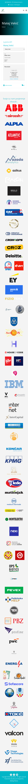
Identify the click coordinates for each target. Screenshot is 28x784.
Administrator (8, 85)
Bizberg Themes (14, 780)
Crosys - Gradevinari (14, 78)
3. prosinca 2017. (7, 42)
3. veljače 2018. (14, 70)
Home (3, 27)
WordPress (13, 778)
